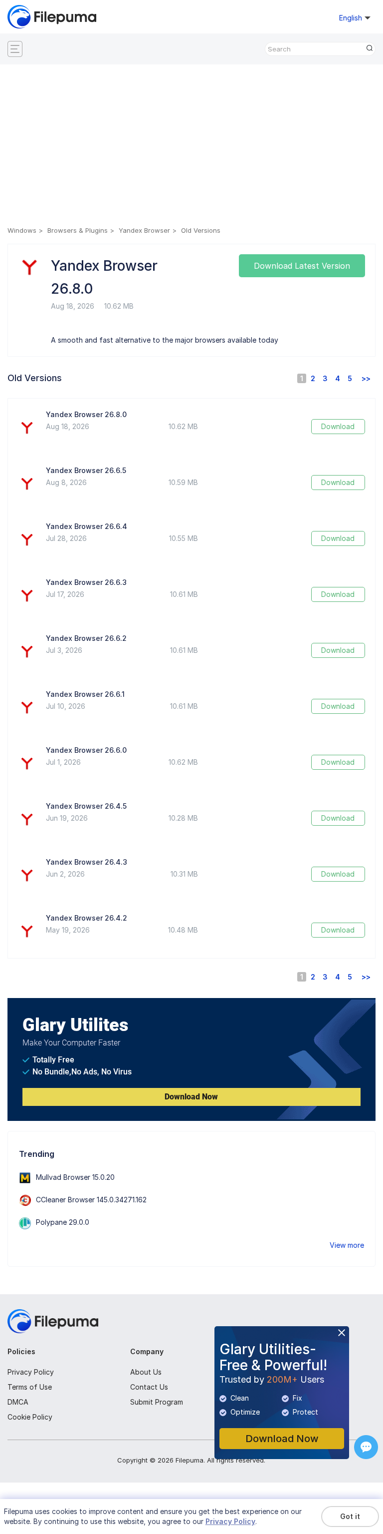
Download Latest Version (302, 266)
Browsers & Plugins (77, 230)
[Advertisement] (191, 147)
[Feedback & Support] (366, 1447)
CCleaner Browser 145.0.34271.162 (91, 1199)
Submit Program (156, 1402)
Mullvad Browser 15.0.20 (75, 1177)
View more (347, 1245)
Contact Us (149, 1387)
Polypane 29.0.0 (62, 1222)
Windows (21, 230)
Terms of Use (29, 1387)
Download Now (191, 1096)
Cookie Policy (29, 1417)
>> (366, 378)
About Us (146, 1372)
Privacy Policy (30, 1372)
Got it (350, 1516)
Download (338, 426)
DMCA (17, 1402)
